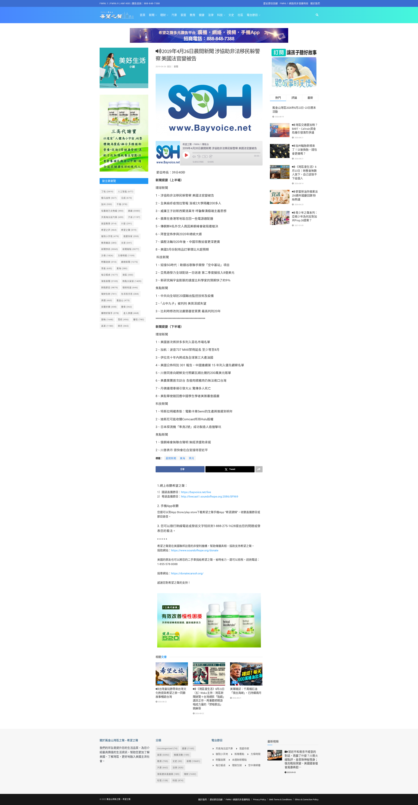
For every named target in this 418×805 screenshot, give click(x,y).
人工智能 (125, 191)
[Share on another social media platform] (259, 469)
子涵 (134, 217)
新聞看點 (130, 249)
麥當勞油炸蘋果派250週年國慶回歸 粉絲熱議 (305, 195)
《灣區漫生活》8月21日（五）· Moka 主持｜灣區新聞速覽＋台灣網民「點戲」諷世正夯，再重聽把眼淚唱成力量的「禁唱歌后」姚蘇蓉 (209, 698)
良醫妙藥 (109, 307)
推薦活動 (181, 755)
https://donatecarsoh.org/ (187, 573)
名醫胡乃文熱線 (112, 211)
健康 (201, 15)
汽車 (174, 15)
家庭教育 (109, 223)
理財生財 (109, 294)
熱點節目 (109, 287)
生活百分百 (130, 294)
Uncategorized (167, 748)
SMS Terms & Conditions (280, 799)
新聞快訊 (109, 249)
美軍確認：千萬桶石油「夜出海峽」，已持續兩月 (245, 691)
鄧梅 (107, 319)
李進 (106, 268)
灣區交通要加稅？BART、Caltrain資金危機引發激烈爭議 (305, 128)
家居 (183, 15)
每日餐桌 (109, 275)
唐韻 (134, 211)
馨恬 (138, 319)
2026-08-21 (236, 698)
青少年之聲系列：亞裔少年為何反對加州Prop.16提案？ (305, 216)
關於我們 (315, 3)
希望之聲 (129, 230)
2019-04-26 (161, 66)
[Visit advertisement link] (209, 38)
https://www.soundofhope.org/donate (194, 550)
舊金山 (123, 300)
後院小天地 (110, 236)
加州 (106, 204)
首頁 (142, 15)
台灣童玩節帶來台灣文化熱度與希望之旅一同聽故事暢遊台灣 (171, 693)
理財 (163, 15)
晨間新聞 (171, 458)
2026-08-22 (162, 702)
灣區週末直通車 (168, 774)
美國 (106, 300)
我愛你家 (131, 236)
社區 (240, 15)
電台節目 (252, 15)
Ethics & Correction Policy (306, 799)
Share (211, 161)
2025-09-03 (291, 772)
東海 (182, 458)
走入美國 (131, 313)
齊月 (191, 458)
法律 (211, 15)
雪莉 (123, 319)
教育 (192, 15)
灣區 (127, 275)
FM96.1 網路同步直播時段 (294, 3)
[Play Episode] (186, 155)
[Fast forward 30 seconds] (210, 156)
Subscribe (198, 161)
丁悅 (107, 191)
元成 (126, 198)
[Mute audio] (194, 156)
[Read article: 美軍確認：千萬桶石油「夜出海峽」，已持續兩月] (246, 674)
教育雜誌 (109, 243)
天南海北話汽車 (112, 217)
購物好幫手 (110, 313)
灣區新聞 (109, 281)
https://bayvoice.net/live (196, 492)
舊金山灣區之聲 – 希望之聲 (118, 799)
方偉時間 (126, 255)
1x (205, 156)
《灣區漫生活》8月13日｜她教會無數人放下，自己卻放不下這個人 (304, 172)
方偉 (107, 255)
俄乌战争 (109, 198)
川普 (126, 223)
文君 (126, 243)
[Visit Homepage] (117, 15)
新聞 (151, 15)
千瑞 (122, 204)
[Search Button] (317, 15)
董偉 (126, 307)
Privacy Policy (259, 799)
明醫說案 (109, 262)
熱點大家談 (132, 281)
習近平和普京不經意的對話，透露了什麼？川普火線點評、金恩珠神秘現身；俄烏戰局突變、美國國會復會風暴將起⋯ (301, 759)
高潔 (107, 326)
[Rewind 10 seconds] (199, 156)
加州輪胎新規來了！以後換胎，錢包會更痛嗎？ (304, 149)
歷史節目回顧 (270, 3)
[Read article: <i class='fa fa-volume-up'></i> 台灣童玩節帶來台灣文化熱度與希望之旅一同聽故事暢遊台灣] (172, 674)
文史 (231, 15)
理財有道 (130, 287)
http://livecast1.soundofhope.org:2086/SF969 (209, 496)
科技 (220, 15)
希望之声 (109, 230)
